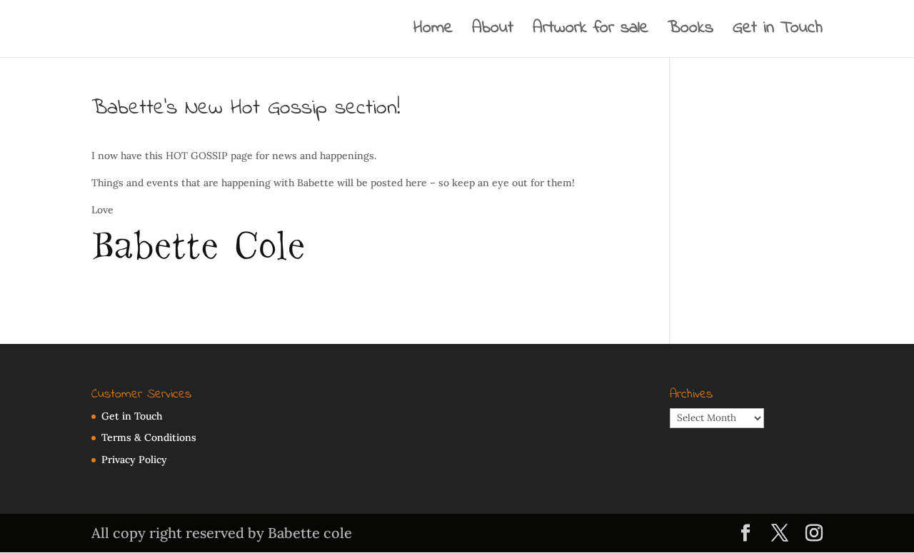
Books (690, 32)
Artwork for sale (590, 32)
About (492, 32)
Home (433, 32)
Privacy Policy (134, 459)
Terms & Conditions (148, 437)
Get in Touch (778, 32)
